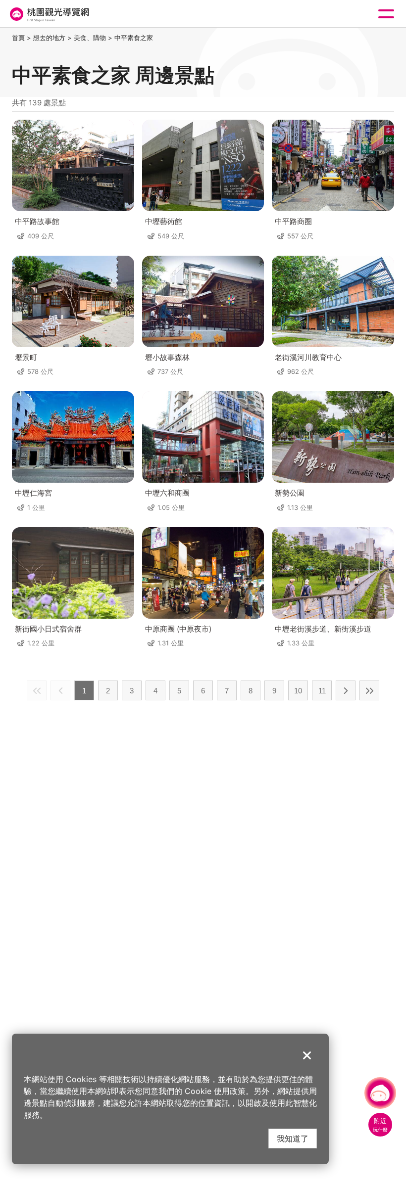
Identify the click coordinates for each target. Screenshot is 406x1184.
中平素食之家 (133, 38)
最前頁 (37, 690)
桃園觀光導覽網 (48, 14)
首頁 (18, 38)
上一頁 (60, 690)
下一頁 (345, 690)
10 (298, 690)
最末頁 (369, 690)
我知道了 (292, 1138)
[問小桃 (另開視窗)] (380, 1093)
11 (322, 690)
